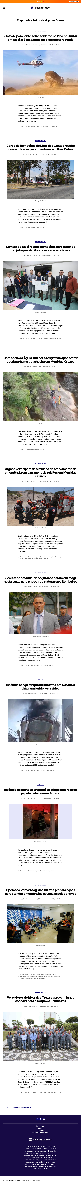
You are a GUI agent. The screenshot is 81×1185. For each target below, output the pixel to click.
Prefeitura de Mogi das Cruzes (51, 976)
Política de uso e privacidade (31, 1180)
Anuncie (40, 1130)
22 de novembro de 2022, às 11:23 (49, 899)
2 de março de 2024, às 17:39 (50, 366)
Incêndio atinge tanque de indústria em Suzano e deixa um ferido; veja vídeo (40, 686)
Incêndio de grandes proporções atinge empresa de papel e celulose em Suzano (40, 791)
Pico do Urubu (48, 126)
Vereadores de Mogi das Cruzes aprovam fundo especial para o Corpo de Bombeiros (40, 999)
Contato (40, 1128)
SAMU (44, 558)
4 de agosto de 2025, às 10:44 (50, 45)
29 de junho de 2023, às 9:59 (50, 586)
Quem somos (40, 1126)
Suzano (52, 770)
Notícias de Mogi (14, 1180)
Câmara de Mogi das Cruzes (28, 338)
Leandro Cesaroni (31, 45)
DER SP (59, 974)
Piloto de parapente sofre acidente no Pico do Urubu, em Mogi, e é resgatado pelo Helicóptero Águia (41, 38)
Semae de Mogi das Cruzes (37, 978)
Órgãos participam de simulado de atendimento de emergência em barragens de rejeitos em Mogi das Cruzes (40, 472)
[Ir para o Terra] (40, 1)
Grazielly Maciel (30, 481)
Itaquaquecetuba (37, 558)
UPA (48, 558)
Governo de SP (48, 665)
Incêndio (46, 770)
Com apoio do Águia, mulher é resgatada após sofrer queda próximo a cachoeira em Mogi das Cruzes (40, 359)
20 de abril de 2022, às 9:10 (49, 1006)
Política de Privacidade (40, 1132)
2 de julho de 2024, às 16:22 (50, 154)
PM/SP (55, 126)
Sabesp (22, 978)
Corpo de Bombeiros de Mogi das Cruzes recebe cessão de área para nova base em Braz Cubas (40, 147)
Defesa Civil (47, 557)
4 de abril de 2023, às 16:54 (50, 693)
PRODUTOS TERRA (74, 1)
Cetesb (22, 974)
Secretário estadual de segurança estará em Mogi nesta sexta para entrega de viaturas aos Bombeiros (40, 580)
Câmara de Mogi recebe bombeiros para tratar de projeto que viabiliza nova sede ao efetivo (40, 248)
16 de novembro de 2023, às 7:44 (49, 481)
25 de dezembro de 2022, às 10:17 (50, 798)
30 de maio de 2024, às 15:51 (50, 255)
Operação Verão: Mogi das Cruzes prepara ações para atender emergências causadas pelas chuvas (40, 892)
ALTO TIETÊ (40, 680)
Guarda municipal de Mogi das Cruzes (31, 976)
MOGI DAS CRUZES (40, 31)
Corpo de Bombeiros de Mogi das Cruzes (32, 126)
